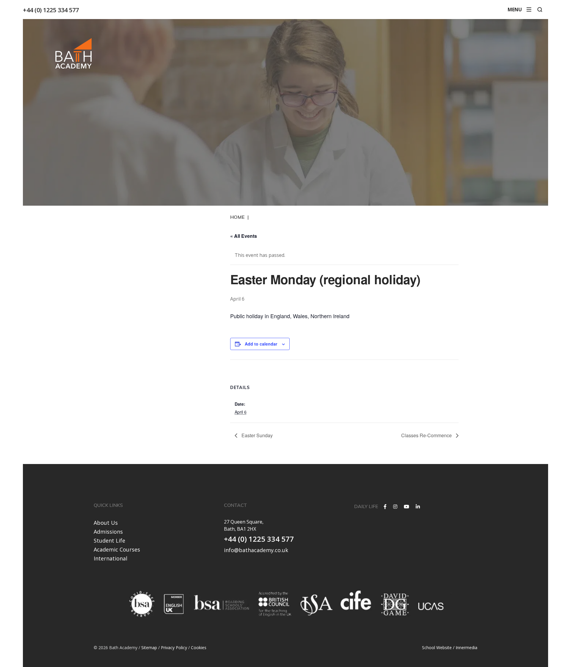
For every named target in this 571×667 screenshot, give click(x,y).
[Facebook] (385, 506)
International (110, 558)
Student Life (109, 540)
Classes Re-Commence (427, 435)
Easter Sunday (256, 435)
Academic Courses (117, 549)
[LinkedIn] (418, 506)
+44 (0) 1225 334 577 (51, 10)
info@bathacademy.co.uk (256, 550)
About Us (106, 522)
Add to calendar (261, 344)
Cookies (198, 647)
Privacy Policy (174, 647)
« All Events (243, 235)
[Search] (540, 9)
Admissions (108, 531)
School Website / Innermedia (449, 647)
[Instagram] (395, 506)
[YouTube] (406, 506)
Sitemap (149, 647)
